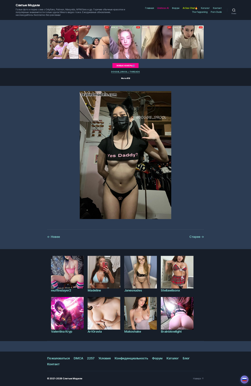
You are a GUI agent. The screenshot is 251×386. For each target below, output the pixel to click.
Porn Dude (216, 12)
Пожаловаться (58, 358)
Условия (104, 358)
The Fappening (200, 12)
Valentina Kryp (61, 331)
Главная (149, 8)
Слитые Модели (28, 5)
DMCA (78, 358)
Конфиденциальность (131, 358)
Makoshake (132, 331)
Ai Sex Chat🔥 (190, 8)
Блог (186, 358)
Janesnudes (133, 290)
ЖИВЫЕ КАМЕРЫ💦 (125, 65)
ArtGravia (95, 331)
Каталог (205, 8)
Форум (175, 8)
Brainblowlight (171, 331)
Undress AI (163, 8)
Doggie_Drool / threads (125, 72)
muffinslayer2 (61, 290)
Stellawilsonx (170, 290)
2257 (90, 358)
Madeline (94, 290)
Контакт (217, 8)
